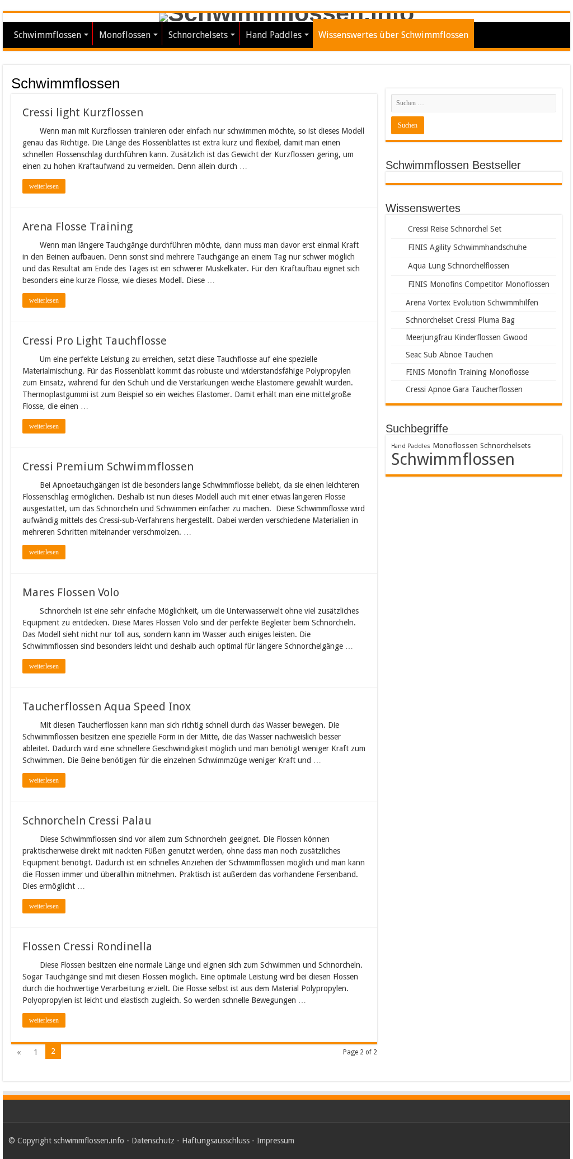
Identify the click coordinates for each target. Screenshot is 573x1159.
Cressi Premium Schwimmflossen (108, 466)
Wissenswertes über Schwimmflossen (393, 35)
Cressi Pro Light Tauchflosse (94, 340)
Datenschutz (153, 1140)
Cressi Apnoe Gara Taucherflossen (464, 389)
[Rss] (551, 1140)
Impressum (275, 1140)
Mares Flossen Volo (70, 592)
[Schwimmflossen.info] (286, 17)
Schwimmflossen (47, 35)
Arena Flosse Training (77, 226)
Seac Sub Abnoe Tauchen (449, 354)
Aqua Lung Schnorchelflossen (458, 265)
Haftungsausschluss (216, 1140)
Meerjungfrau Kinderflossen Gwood (467, 337)
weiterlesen (44, 186)
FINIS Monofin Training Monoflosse (467, 372)
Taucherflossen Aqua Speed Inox (106, 706)
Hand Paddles (274, 35)
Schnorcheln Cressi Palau (87, 820)
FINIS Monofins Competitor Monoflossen (478, 284)
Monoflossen (125, 35)
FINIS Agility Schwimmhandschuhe (467, 247)
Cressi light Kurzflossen (82, 112)
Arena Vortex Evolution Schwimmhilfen (472, 302)
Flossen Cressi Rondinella (87, 946)
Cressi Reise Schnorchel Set (454, 228)
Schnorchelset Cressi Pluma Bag (460, 319)
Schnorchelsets (198, 35)
